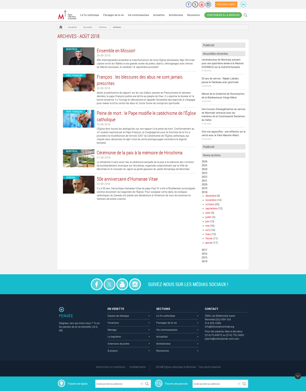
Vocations (113, 322)
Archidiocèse (176, 15)
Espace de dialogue (118, 315)
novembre (210, 200)
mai (207, 225)
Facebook (189, 4)
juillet (208, 217)
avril (207, 230)
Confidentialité (137, 367)
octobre (209, 204)
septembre (211, 208)
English (243, 4)
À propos (113, 350)
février (209, 238)
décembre (210, 195)
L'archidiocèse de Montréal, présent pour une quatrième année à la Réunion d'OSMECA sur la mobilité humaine (223, 63)
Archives (103, 27)
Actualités (159, 15)
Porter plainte (226, 4)
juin (207, 221)
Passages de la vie (113, 15)
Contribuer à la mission (223, 15)
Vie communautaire (138, 15)
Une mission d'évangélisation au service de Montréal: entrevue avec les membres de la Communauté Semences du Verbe (223, 114)
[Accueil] (67, 14)
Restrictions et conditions (110, 367)
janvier (208, 242)
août (208, 212)
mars (208, 234)
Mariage (112, 329)
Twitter (195, 4)
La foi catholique (89, 15)
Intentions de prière (118, 343)
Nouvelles (88, 27)
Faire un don (180, 4)
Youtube (202, 4)
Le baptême (114, 336)
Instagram (208, 4)
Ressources (193, 15)
